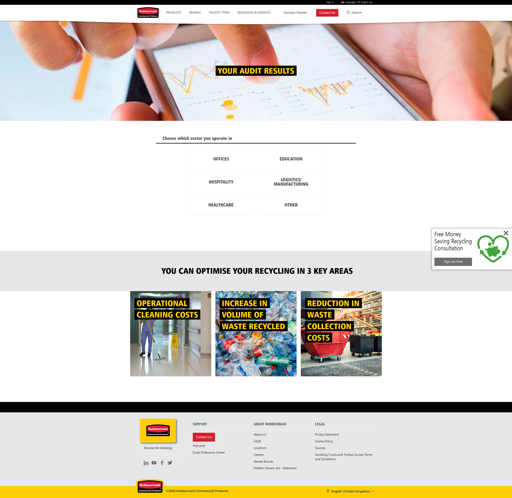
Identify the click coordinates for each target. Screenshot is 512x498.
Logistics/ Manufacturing (291, 182)
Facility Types (219, 12)
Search (356, 12)
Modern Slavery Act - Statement (275, 468)
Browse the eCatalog (158, 448)
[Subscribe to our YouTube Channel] (154, 463)
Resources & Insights (254, 12)
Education (291, 158)
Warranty (199, 446)
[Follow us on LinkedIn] (146, 463)
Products (173, 12)
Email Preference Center (209, 452)
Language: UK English (357, 2)
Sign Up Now (453, 261)
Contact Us (327, 12)
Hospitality (221, 181)
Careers (259, 455)
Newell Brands (263, 461)
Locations (260, 448)
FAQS (257, 441)
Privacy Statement (327, 434)
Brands (195, 12)
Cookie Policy (324, 441)
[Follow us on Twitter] (170, 463)
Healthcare (221, 204)
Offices (221, 158)
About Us (260, 434)
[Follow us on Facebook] (162, 463)
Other (291, 204)
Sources (320, 448)
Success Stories (295, 12)
